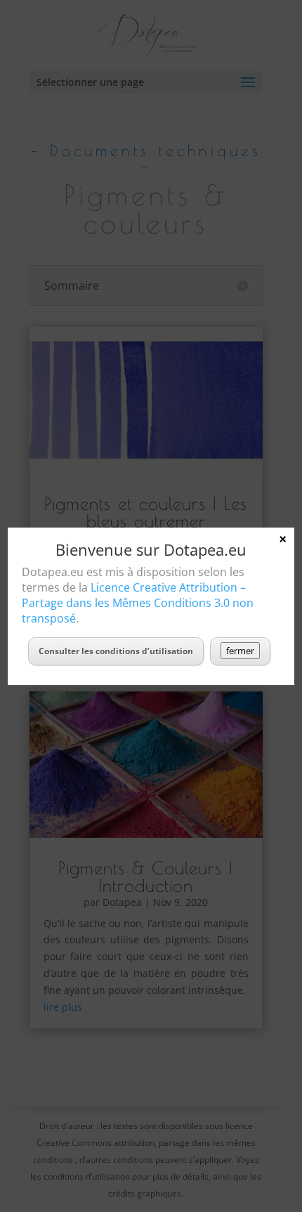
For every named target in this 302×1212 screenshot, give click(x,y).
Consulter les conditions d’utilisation (116, 651)
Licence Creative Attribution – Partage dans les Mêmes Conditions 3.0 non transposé (138, 603)
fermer (240, 650)
